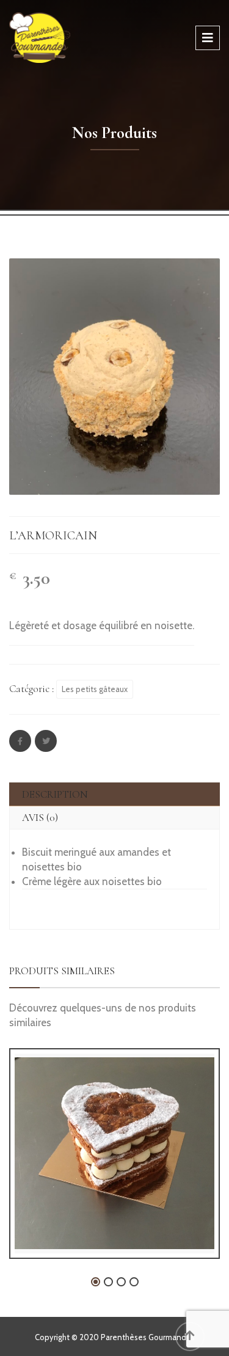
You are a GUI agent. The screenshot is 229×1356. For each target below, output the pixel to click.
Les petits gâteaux (95, 689)
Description (55, 794)
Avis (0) (40, 817)
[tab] (114, 794)
